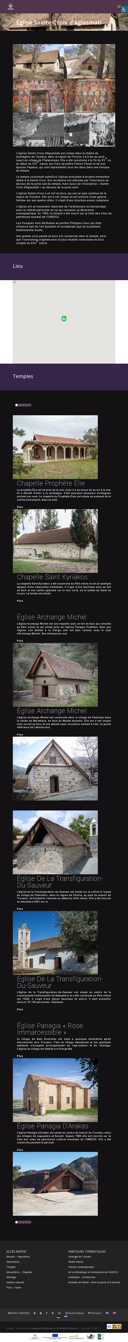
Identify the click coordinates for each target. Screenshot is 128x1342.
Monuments (13, 1261)
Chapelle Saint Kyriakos (52, 577)
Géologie (11, 1277)
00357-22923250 (19, 1313)
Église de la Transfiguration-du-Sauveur (60, 882)
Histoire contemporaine (81, 1267)
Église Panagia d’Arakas (52, 1126)
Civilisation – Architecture (81, 1277)
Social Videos (76, 1313)
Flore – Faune (13, 1287)
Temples (11, 1267)
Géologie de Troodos (79, 1256)
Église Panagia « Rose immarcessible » (50, 1029)
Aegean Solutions (42, 1328)
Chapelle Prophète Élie (51, 483)
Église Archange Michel (52, 617)
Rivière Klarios (76, 1261)
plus (20, 506)
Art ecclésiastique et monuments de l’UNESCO (93, 1272)
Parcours (95, 1313)
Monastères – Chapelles (19, 1272)
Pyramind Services (67, 1328)
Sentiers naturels (15, 1282)
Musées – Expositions (18, 1256)
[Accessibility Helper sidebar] (124, 9)
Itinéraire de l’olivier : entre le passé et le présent (94, 1282)
